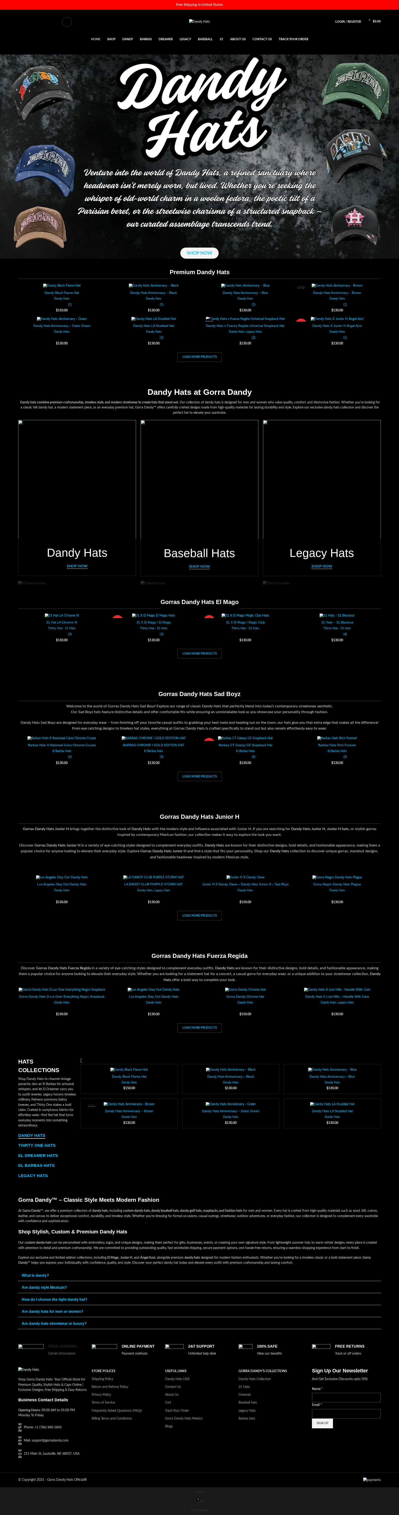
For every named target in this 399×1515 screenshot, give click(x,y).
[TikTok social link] (55, 21)
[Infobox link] (52, 1353)
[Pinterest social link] (43, 21)
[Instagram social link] (32, 21)
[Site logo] (199, 21)
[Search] (67, 21)
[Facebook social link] (20, 21)
